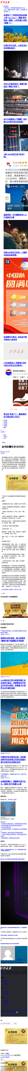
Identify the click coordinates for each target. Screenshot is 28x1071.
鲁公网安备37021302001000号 (8, 1012)
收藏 (11, 589)
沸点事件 (6, 1002)
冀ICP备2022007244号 (21, 1010)
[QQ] (3, 974)
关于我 (5, 991)
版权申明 (6, 992)
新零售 (5, 425)
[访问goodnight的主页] (8, 816)
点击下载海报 (5, 1057)
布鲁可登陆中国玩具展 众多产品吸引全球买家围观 (10, 943)
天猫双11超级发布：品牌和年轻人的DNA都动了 (9, 935)
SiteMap (6, 994)
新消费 (5, 420)
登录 (3, 431)
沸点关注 (6, 1000)
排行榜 (5, 981)
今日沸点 (6, 6)
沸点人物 (6, 1004)
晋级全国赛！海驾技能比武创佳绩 (10, 838)
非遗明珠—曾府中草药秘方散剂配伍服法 (12, 832)
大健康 (5, 422)
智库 (5, 427)
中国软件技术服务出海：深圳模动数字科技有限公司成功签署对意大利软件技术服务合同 (13, 759)
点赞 (16, 589)
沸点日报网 (13, 1010)
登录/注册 (19, 959)
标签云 (5, 982)
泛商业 (5, 436)
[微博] (1, 974)
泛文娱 (5, 424)
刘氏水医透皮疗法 (6, 827)
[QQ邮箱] (4, 974)
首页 (5, 434)
